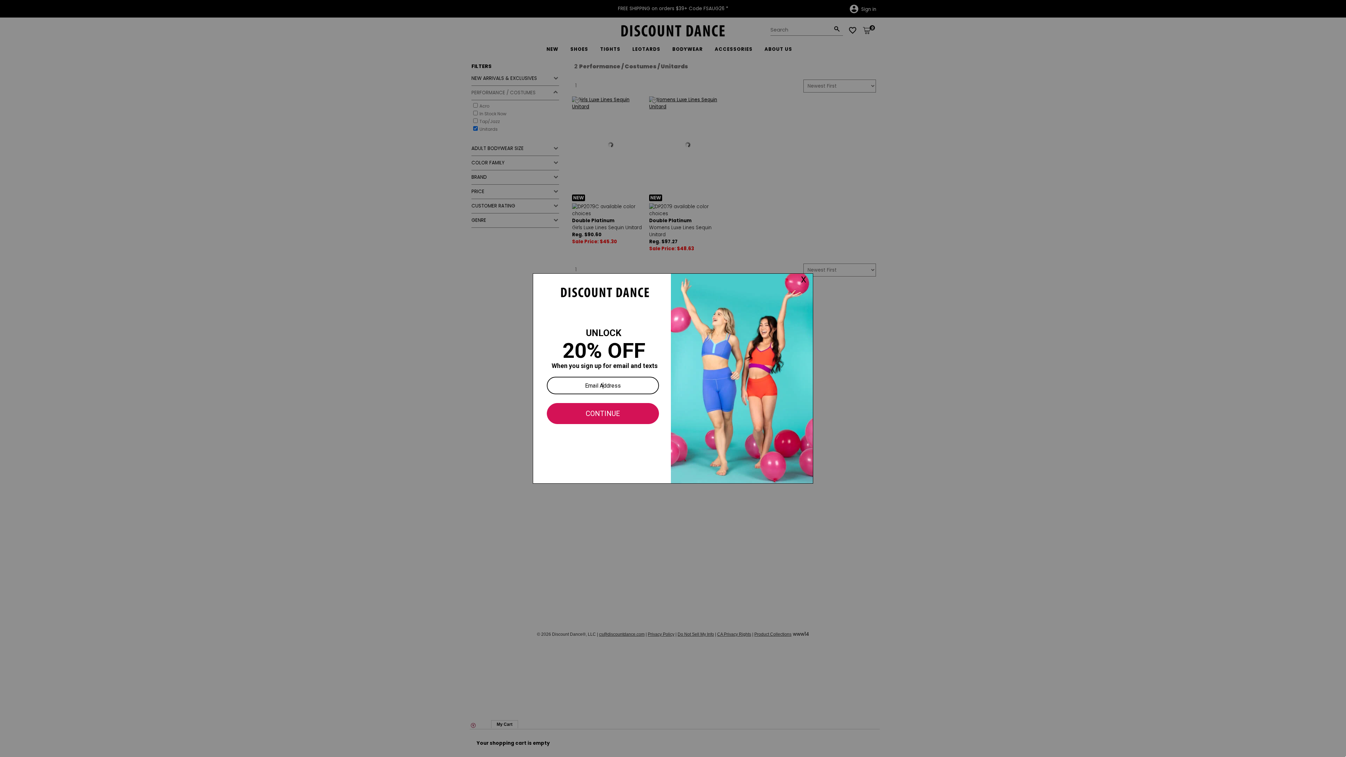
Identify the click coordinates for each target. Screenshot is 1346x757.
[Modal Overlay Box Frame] (673, 378)
